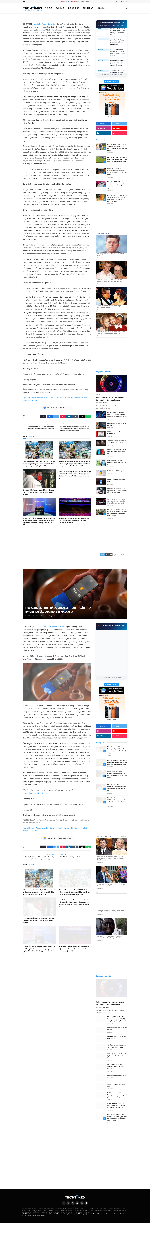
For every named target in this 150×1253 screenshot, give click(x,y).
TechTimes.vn (30, 1214)
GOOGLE (100, 68)
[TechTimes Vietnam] (33, 8)
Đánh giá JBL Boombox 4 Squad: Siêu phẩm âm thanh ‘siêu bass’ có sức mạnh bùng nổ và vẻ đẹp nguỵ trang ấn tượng (117, 513)
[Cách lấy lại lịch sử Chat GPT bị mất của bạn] (101, 425)
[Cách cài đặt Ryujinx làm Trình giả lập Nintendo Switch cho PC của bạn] (101, 451)
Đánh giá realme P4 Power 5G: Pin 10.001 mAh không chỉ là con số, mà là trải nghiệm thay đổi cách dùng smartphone (117, 198)
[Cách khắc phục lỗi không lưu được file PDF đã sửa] (101, 434)
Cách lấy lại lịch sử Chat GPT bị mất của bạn (117, 424)
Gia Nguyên (106, 402)
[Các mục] (24, 1)
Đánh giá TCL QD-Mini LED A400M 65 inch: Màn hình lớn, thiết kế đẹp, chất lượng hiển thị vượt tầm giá (117, 160)
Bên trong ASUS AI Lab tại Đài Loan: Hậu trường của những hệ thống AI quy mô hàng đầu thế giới (117, 415)
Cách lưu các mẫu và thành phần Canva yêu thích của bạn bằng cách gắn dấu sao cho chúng (117, 490)
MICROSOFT (101, 57)
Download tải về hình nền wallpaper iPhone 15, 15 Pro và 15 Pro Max (116, 462)
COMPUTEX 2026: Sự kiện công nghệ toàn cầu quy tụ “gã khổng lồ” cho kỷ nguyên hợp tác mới (116, 501)
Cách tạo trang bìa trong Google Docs (116, 481)
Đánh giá (60, 8)
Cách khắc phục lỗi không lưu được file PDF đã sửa (116, 433)
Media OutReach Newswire (44, 24)
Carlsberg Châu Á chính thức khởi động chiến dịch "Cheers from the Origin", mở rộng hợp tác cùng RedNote (38, 492)
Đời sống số (73, 8)
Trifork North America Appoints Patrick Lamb (72, 857)
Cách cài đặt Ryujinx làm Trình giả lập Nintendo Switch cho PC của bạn (116, 452)
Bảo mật (98, 394)
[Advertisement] (111, 220)
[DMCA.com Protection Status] (106, 554)
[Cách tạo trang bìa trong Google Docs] (101, 481)
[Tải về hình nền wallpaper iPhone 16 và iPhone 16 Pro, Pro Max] (101, 443)
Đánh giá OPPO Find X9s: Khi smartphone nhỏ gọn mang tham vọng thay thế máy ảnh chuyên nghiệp (116, 185)
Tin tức (48, 8)
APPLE (99, 36)
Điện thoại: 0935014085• (28, 1215)
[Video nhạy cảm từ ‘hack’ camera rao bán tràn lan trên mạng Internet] (111, 383)
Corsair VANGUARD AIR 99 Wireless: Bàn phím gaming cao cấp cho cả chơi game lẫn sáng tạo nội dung (117, 172)
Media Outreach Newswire (40, 616)
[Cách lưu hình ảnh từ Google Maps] (101, 473)
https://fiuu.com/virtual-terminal (36, 793)
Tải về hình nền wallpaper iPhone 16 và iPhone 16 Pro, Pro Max (116, 442)
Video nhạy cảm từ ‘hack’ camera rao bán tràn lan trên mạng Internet (110, 398)
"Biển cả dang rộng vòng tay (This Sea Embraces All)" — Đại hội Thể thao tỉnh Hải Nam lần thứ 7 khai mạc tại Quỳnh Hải (74, 520)
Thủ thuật (88, 8)
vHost (43, 1215)
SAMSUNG (100, 47)
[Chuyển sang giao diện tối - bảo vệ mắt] (124, 8)
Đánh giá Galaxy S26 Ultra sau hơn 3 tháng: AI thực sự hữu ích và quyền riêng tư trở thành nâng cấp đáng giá (117, 147)
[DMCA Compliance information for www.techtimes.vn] (119, 554)
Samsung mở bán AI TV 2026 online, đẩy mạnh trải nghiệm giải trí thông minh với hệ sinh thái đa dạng (41, 428)
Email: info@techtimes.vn (121, 1214)
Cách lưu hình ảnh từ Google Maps (116, 471)
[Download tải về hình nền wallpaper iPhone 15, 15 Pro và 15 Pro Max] (101, 462)
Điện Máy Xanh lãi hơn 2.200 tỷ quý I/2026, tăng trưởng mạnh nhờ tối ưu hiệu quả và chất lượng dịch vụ (39, 858)
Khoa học (101, 8)
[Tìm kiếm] (126, 8)
